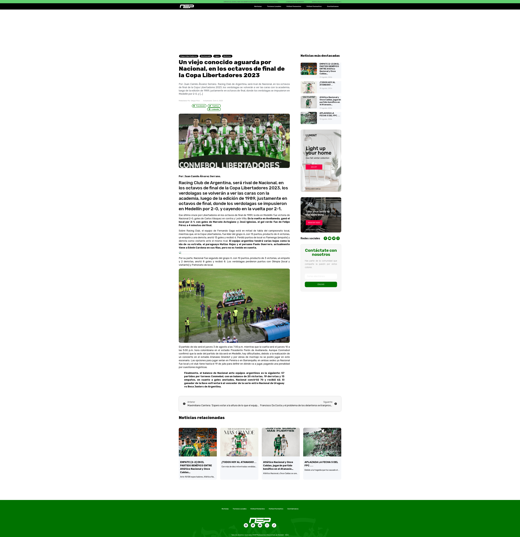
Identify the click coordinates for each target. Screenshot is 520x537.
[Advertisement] (260, 30)
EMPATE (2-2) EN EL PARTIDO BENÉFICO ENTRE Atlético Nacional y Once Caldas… (329, 69)
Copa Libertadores (188, 56)
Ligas (217, 56)
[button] (199, 106)
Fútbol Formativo (314, 6)
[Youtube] (260, 525)
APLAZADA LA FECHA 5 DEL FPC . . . (330, 114)
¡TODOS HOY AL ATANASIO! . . (327, 83)
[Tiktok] (274, 525)
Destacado (206, 56)
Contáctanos (333, 6)
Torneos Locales (274, 6)
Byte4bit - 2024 (283, 535)
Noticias (258, 6)
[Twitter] (253, 525)
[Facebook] (246, 525)
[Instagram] (267, 525)
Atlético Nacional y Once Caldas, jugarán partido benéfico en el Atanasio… (330, 101)
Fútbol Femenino (294, 6)
